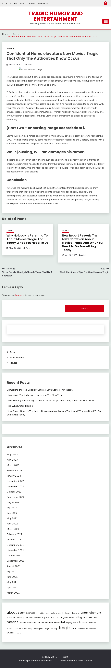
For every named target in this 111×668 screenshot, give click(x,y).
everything (20, 618)
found (59, 617)
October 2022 (14, 491)
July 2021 (12, 571)
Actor (12, 352)
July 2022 (12, 507)
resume (49, 622)
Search (84, 308)
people (23, 622)
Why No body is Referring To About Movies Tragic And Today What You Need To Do (28, 239)
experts (29, 617)
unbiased (92, 629)
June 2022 (12, 512)
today (54, 628)
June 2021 (12, 576)
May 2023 (12, 454)
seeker (92, 622)
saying (69, 622)
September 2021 (16, 560)
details (67, 613)
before (54, 613)
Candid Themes (84, 660)
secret (85, 622)
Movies (10, 48)
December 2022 (15, 480)
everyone (11, 617)
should (10, 628)
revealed (59, 622)
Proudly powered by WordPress (36, 660)
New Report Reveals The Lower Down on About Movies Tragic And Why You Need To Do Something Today (82, 242)
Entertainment (17, 357)
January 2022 (14, 539)
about (12, 612)
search (77, 622)
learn (85, 617)
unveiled (10, 633)
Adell (30, 64)
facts (53, 617)
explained (37, 618)
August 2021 (14, 566)
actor (21, 612)
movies (12, 622)
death (60, 613)
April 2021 (12, 587)
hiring (78, 617)
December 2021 (15, 544)
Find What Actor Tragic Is (20, 405)
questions (31, 622)
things (46, 628)
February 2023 (14, 470)
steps (24, 628)
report (41, 622)
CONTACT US (9, 3)
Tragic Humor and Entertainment (55, 16)
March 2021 (13, 592)
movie (93, 617)
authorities (40, 613)
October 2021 (14, 555)
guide (65, 617)
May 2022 (12, 518)
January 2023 (14, 475)
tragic (64, 627)
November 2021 (15, 550)
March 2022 (13, 528)
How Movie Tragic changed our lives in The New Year (34, 395)
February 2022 (14, 534)
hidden (71, 618)
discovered (75, 613)
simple (18, 628)
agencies (30, 612)
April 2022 (12, 523)
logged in (19, 294)
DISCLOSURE (27, 3)
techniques (38, 628)
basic (47, 613)
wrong (18, 633)
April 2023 (12, 459)
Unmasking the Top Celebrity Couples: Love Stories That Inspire (40, 389)
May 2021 (12, 582)
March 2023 (13, 465)
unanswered (82, 628)
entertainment (91, 612)
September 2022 (16, 497)
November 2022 (15, 486)
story (30, 628)
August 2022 (14, 502)
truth (73, 628)
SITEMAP (43, 3)
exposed (46, 617)
